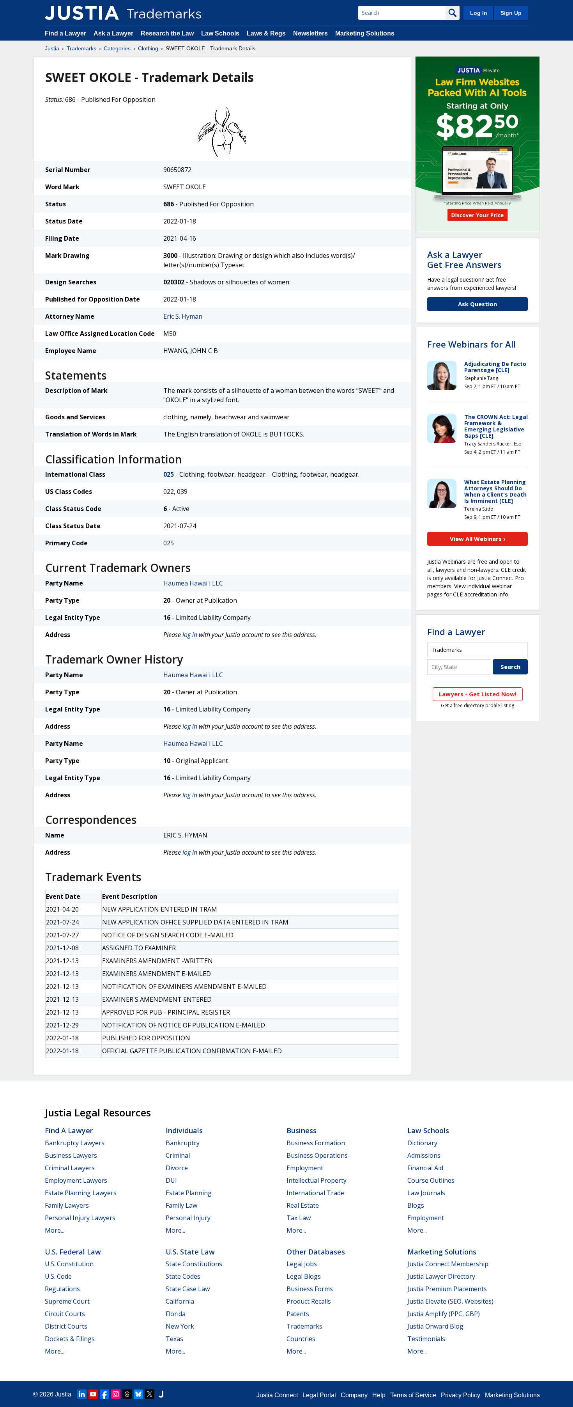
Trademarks (81, 48)
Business (301, 1130)
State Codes (183, 1276)
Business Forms (309, 1289)
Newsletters (310, 33)
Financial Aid (425, 1168)
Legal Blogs (303, 1276)
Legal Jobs (301, 1264)
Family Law (181, 1205)
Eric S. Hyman (182, 316)
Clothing (148, 48)
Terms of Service (413, 1395)
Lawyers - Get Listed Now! (477, 694)
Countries (300, 1338)
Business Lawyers (71, 1155)
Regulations (62, 1289)
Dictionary (422, 1143)
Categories (117, 48)
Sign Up (511, 13)
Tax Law (298, 1218)
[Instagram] (115, 1394)
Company (354, 1395)
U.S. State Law (190, 1251)
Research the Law (167, 33)
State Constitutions (194, 1264)
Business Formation (315, 1143)
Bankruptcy (183, 1143)
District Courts (66, 1326)
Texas (174, 1338)
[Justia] (82, 13)
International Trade (315, 1193)
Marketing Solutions (364, 33)
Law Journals (426, 1193)
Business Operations (317, 1155)
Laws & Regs (266, 33)
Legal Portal (319, 1395)
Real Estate (302, 1205)
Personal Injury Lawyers (80, 1218)
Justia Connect (277, 1395)
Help (379, 1395)
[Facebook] (104, 1394)
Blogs (415, 1205)
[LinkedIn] (82, 1394)
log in (189, 634)
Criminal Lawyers (70, 1168)
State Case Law (188, 1289)
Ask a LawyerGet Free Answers (464, 259)
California (180, 1301)
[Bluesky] (138, 1394)
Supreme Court (67, 1301)
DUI (171, 1180)
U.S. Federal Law (73, 1251)
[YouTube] (93, 1394)
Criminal (178, 1155)
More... (54, 1230)
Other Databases (315, 1251)
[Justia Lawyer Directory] (161, 1394)
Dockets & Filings (70, 1338)
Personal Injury (188, 1218)
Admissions (423, 1155)
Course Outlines (431, 1180)
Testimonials (426, 1338)
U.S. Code (58, 1276)
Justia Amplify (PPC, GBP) (443, 1313)
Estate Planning (189, 1193)
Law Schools (220, 33)
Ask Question (477, 304)
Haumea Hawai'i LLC (193, 583)
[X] (149, 1394)
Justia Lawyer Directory (441, 1276)
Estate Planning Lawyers (81, 1193)
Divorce (177, 1168)
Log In (478, 13)
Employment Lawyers (76, 1180)
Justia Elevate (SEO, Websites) (450, 1301)
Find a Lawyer (65, 33)
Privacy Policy (460, 1395)
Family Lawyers (67, 1205)
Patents (297, 1313)
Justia (52, 48)
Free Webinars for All (471, 344)
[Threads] (127, 1394)
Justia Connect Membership (447, 1264)
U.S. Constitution (69, 1264)
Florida (176, 1313)
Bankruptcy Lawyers (74, 1143)
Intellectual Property (316, 1180)
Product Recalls (308, 1301)
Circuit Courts (65, 1313)
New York (180, 1326)
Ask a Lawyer (113, 33)
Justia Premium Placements (447, 1289)
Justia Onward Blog (435, 1326)
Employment (304, 1168)
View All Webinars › (478, 539)
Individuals (184, 1130)
